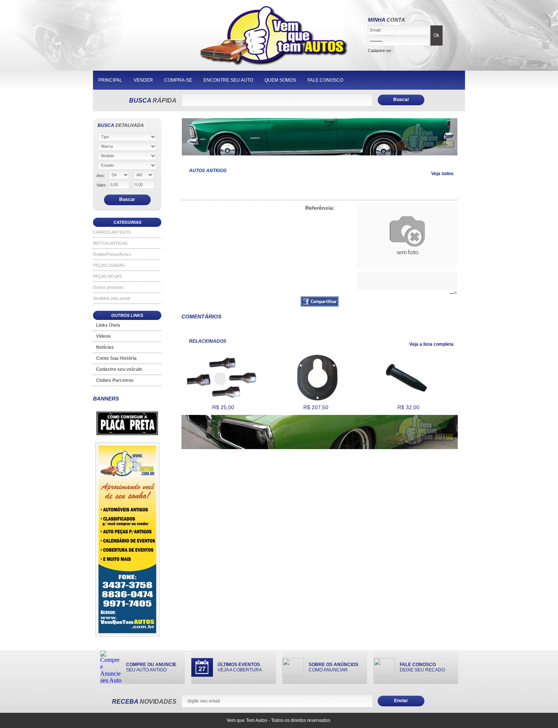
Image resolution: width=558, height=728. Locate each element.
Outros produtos (108, 287)
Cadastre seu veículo (119, 369)
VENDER (143, 80)
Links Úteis (108, 325)
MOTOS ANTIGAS (110, 243)
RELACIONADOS (207, 341)
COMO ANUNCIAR (333, 667)
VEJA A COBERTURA (240, 667)
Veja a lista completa (431, 344)
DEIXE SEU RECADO (422, 667)
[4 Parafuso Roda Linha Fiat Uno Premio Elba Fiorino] (223, 400)
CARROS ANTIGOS (112, 232)
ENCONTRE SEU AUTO (228, 80)
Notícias (105, 347)
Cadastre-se (379, 50)
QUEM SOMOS (280, 80)
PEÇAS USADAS (109, 265)
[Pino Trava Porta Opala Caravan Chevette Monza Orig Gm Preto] (408, 400)
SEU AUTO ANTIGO (151, 667)
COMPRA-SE (178, 80)
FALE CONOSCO (325, 80)
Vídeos (103, 336)
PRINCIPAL (110, 80)
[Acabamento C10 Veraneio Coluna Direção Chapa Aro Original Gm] (316, 400)
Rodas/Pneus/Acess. (112, 254)
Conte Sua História (116, 358)
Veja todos (442, 173)
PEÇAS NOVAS (107, 276)
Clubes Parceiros (115, 380)
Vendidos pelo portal (111, 298)
